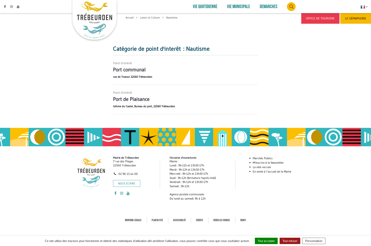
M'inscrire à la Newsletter (268, 162)
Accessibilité (179, 220)
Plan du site (157, 220)
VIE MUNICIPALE (238, 7)
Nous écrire (126, 183)
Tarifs (243, 220)
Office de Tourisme (320, 18)
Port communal (129, 70)
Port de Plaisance (131, 99)
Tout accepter (266, 241)
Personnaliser (313, 241)
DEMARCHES (268, 7)
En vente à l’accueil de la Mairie (272, 171)
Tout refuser (290, 241)
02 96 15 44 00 (128, 174)
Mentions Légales (133, 220)
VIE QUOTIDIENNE (205, 7)
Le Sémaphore (355, 18)
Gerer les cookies (221, 220)
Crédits (199, 220)
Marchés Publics (263, 158)
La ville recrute (262, 167)
